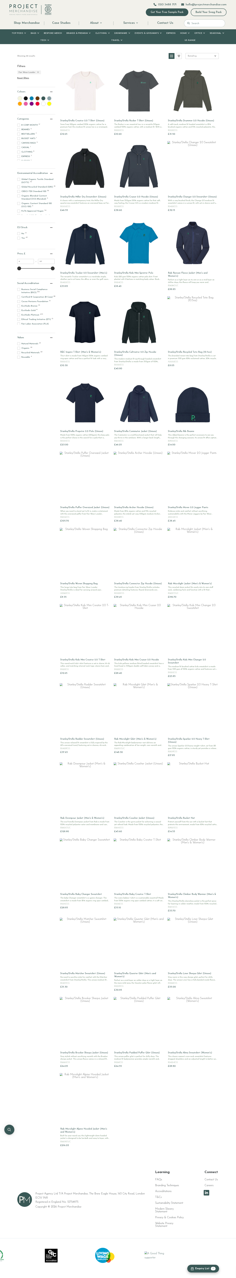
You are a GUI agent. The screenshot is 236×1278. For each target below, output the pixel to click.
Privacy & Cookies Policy (169, 1217)
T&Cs (158, 1197)
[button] (171, 56)
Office (198, 33)
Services (129, 23)
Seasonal (215, 33)
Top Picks (17, 33)
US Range (190, 40)
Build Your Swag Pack (209, 12)
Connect (211, 1172)
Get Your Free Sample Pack (167, 12)
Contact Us (165, 23)
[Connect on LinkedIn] (206, 1192)
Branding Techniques (167, 1185)
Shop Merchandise (27, 23)
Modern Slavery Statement (164, 1210)
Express (171, 33)
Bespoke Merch (53, 33)
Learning (162, 1172)
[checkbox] (20, 98)
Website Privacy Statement (164, 1225)
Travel (115, 40)
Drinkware (120, 33)
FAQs (158, 1179)
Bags (33, 33)
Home (183, 33)
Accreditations (163, 1191)
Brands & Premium (77, 33)
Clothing (101, 33)
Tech (43, 40)
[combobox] (206, 23)
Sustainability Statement (169, 1203)
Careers (209, 1185)
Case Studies (61, 23)
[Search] (188, 23)
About (94, 23)
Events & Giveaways (147, 33)
